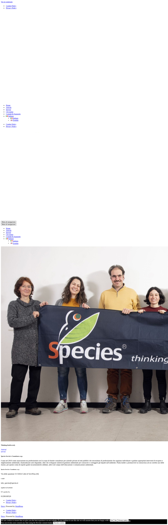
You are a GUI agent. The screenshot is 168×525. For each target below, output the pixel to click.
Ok (112, 520)
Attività (8, 107)
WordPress (19, 506)
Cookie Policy (11, 6)
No (116, 520)
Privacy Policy (11, 8)
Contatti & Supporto (13, 114)
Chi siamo (9, 112)
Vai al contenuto (7, 2)
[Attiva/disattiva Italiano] (41, 239)
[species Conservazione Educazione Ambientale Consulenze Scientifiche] (63, 101)
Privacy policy (123, 520)
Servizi (8, 110)
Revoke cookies (59, 523)
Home (8, 105)
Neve (3, 506)
